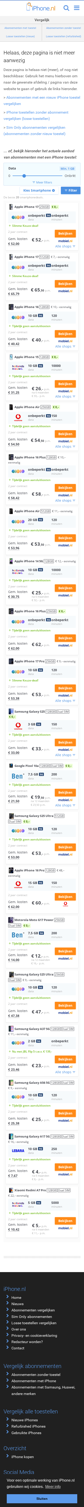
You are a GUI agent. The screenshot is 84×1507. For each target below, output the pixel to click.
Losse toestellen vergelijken (33, 1323)
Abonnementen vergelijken (33, 1310)
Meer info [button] (53, 1487)
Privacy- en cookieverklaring (34, 1335)
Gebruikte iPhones (26, 1433)
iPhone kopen (22, 1457)
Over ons (18, 1329)
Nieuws (17, 1304)
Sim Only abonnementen (31, 1316)
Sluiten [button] (42, 1498)
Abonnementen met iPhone (33, 1381)
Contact (17, 1348)
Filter (70, 190)
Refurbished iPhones (28, 1426)
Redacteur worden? (27, 1342)
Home (16, 1297)
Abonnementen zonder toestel (35, 1374)
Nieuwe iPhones (24, 1420)
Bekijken (65, 233)
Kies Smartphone (39, 190)
